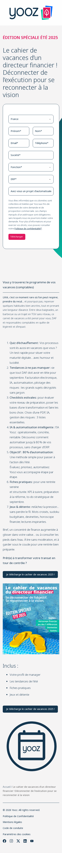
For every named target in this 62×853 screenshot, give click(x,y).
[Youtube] (32, 841)
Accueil (7, 786)
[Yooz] (31, 12)
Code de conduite (13, 828)
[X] (18, 841)
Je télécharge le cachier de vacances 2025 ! (30, 574)
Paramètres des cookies (16, 834)
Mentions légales (12, 822)
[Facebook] (4, 841)
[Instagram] (11, 841)
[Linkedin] (25, 841)
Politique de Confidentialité (18, 816)
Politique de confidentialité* (28, 228)
